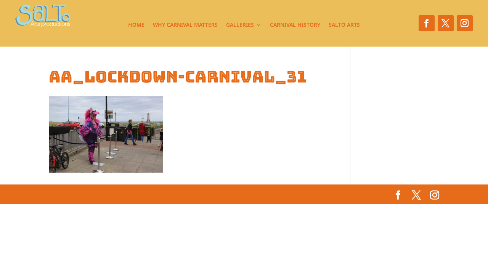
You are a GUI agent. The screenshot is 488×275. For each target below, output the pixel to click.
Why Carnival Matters (185, 25)
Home (136, 25)
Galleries (240, 25)
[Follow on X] (446, 23)
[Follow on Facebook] (427, 23)
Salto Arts (344, 25)
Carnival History (295, 25)
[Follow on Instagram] (465, 23)
